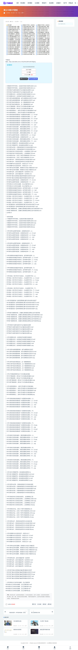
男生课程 (41, 634)
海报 (45, 604)
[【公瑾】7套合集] (34, 623)
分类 (23, 648)
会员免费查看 (33, 78)
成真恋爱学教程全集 (45, 629)
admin (11, 604)
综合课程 (8, 12)
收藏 (40, 604)
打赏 (34, 604)
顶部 (70, 648)
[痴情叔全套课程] (8, 631)
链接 (50, 604)
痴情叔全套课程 (17, 629)
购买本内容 (24, 78)
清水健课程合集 (17, 621)
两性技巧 (15, 625)
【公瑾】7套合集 (44, 621)
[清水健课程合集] (8, 623)
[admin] (4, 13)
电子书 (65, 3)
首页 (18, 3)
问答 (39, 648)
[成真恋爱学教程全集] (34, 631)
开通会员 (71, 3)
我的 (55, 648)
